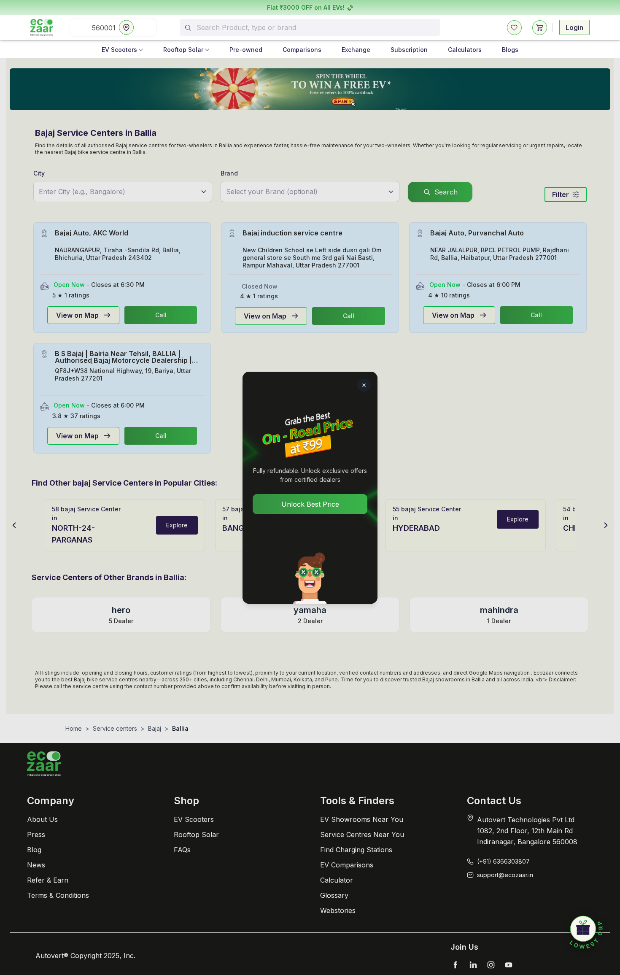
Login (574, 27)
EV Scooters (119, 49)
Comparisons (302, 49)
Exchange (356, 49)
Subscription (409, 49)
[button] (586, 932)
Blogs (510, 49)
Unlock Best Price (310, 504)
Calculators (465, 49)
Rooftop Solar (183, 49)
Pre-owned (245, 49)
